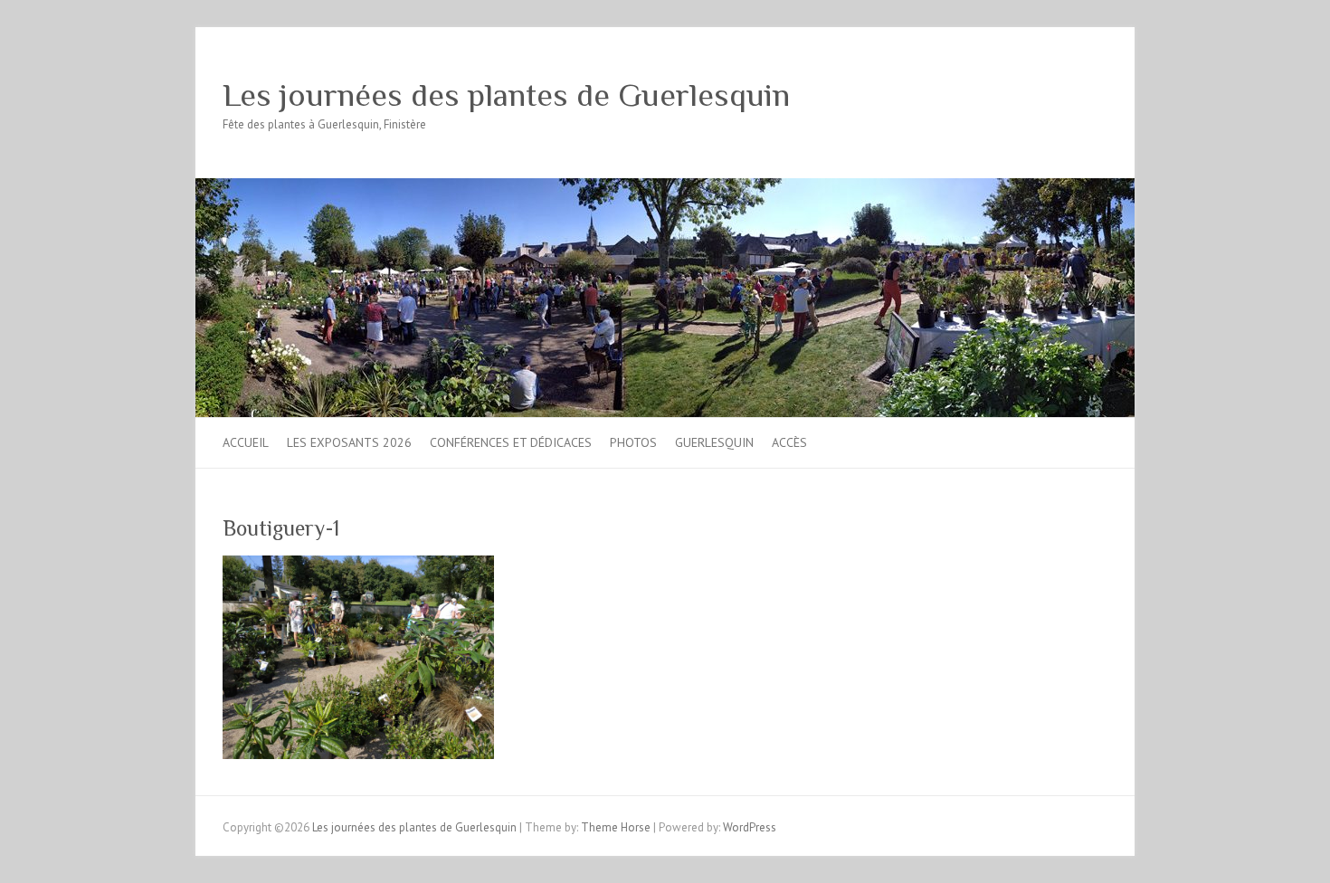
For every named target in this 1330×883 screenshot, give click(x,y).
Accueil (246, 442)
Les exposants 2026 (349, 442)
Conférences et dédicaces (511, 442)
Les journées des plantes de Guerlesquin (506, 95)
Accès (789, 442)
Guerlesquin (714, 442)
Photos (633, 442)
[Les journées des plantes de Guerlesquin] (665, 187)
